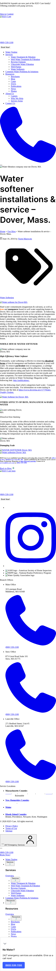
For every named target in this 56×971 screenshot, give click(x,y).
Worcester (9, 795)
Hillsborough (11, 803)
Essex (14, 793)
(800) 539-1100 (6, 42)
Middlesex (22, 793)
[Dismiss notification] (1, 10)
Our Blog (11, 231)
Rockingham (23, 803)
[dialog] (28, 954)
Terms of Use (11, 828)
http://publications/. (21, 380)
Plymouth (40, 793)
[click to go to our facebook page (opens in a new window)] (6, 507)
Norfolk (31, 793)
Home (2, 231)
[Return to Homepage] (5, 16)
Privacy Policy (11, 826)
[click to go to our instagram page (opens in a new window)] (30, 566)
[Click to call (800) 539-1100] (28, 135)
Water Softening (7, 297)
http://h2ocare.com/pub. (28, 461)
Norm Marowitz (25, 239)
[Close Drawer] (1, 848)
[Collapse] (5, 943)
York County (11, 810)
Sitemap (8, 831)
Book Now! (5, 47)
